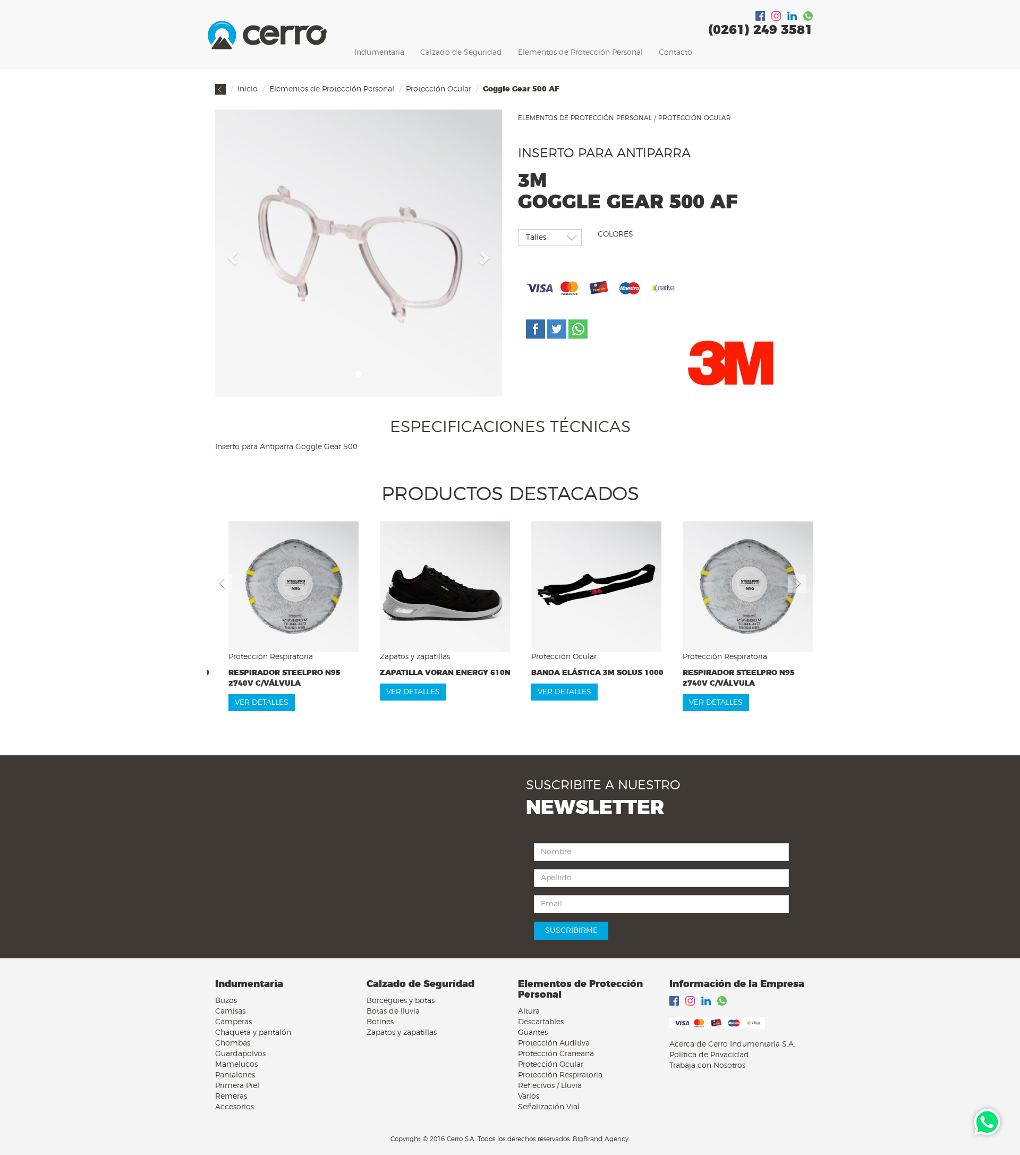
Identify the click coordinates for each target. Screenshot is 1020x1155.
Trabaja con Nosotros (707, 1065)
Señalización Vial (549, 1107)
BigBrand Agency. (601, 1139)
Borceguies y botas (401, 1001)
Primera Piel (237, 1086)
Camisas (230, 1011)
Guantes (533, 1032)
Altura (529, 1011)
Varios (528, 1096)
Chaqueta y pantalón (253, 1032)
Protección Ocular (438, 89)
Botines (380, 1022)
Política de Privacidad (709, 1055)
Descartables (541, 1022)
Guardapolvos (240, 1054)
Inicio (247, 89)
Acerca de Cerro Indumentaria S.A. (732, 1044)
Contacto (675, 52)
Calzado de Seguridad (461, 52)
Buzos (226, 1001)
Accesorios (234, 1107)
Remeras (231, 1096)
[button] (231, 255)
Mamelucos (236, 1064)
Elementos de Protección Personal (580, 52)
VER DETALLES (248, 692)
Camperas (233, 1022)
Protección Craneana (556, 1054)
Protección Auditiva (554, 1043)
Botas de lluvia (393, 1011)
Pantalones (235, 1075)
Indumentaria (379, 52)
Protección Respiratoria (560, 1075)
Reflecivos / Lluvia (550, 1086)
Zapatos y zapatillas (402, 1032)
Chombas (232, 1043)
